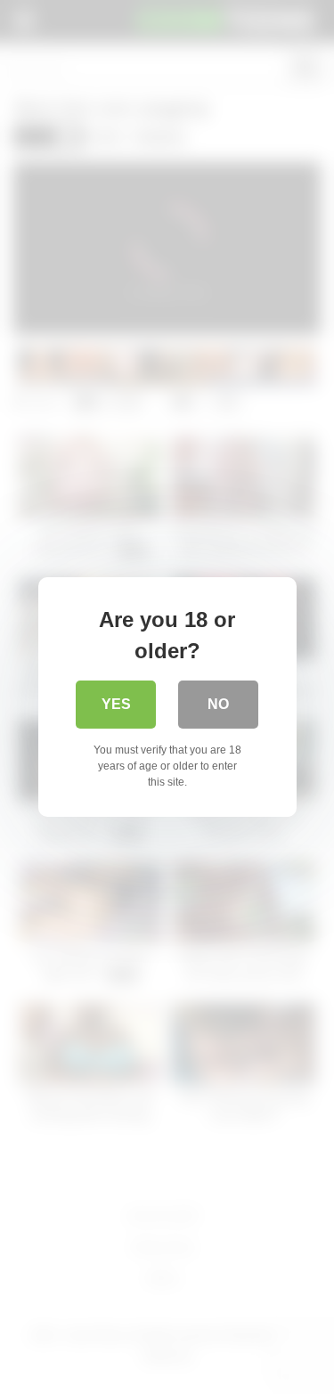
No (218, 704)
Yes (116, 704)
